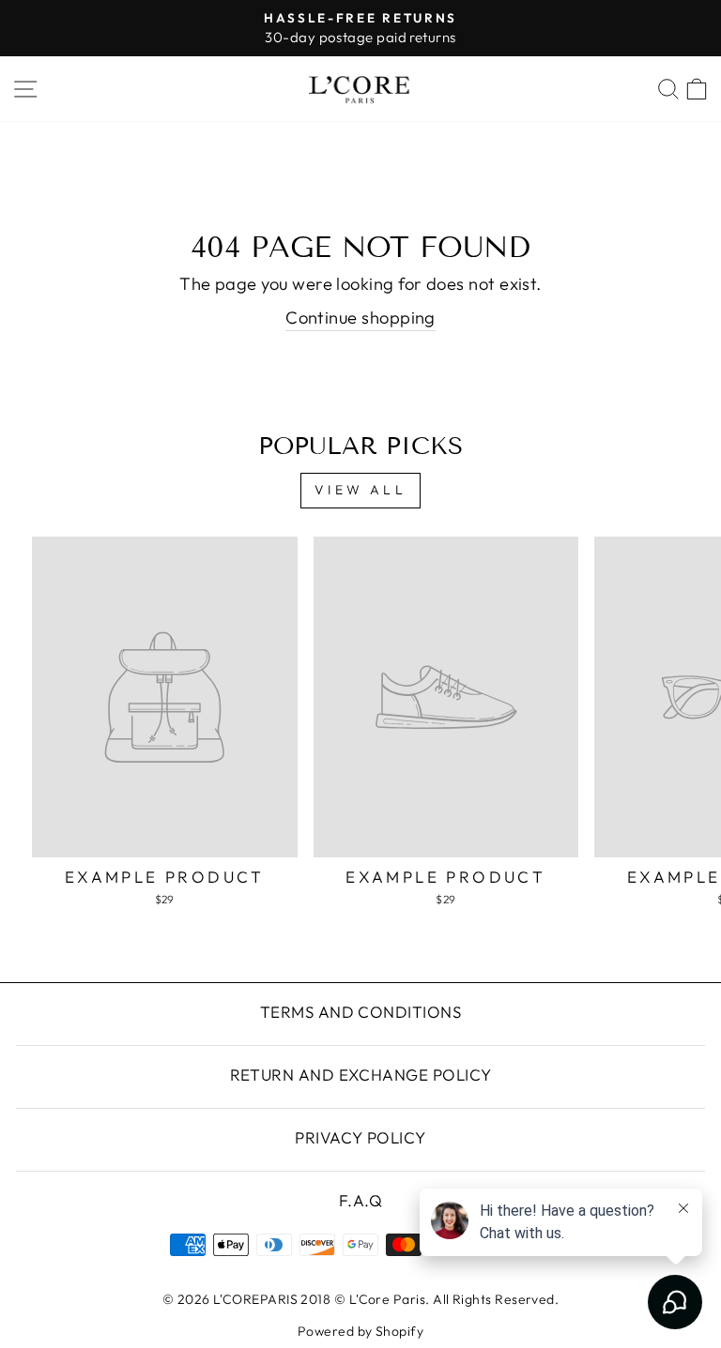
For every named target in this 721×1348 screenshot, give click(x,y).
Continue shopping (360, 317)
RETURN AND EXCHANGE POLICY (361, 1074)
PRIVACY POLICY (360, 1137)
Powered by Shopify (360, 1331)
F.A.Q (360, 1200)
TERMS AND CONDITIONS (360, 1012)
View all (360, 489)
